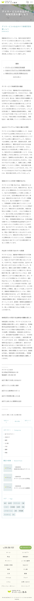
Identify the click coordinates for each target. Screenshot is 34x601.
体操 (20, 415)
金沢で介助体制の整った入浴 (11, 396)
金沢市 (10, 503)
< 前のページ (6, 421)
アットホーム (7, 514)
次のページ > (28, 421)
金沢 (5, 503)
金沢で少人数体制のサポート (11, 391)
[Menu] (31, 2)
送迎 (16, 510)
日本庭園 (12, 507)
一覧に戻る (17, 421)
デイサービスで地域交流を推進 (15, 67)
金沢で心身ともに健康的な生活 (11, 401)
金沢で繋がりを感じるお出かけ (11, 380)
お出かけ (4, 415)
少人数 (11, 415)
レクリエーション (8, 510)
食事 (8, 415)
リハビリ (6, 507)
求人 (14, 514)
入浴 (15, 415)
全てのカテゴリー (10, 434)
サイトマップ (25, 586)
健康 (17, 415)
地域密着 (21, 510)
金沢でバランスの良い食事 (10, 385)
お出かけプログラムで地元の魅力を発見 (17, 70)
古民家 (18, 507)
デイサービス (17, 503)
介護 (23, 503)
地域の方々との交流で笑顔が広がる (16, 73)
